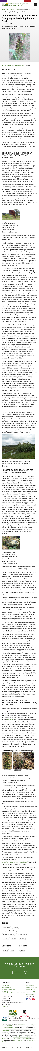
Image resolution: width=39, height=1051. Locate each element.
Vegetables (22, 938)
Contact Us (5, 1006)
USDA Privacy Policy (18, 1040)
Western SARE (30, 994)
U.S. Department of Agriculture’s (14, 1029)
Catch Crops (6, 927)
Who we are (5, 985)
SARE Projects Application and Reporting (13, 992)
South (12, 950)
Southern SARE (30, 992)
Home (3, 9)
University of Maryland (9, 1027)
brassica (10, 720)
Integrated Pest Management (12, 931)
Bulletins (22, 950)
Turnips (14, 938)
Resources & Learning (13, 9)
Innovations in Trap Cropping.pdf (13, 65)
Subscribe (18, 972)
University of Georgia (18, 1037)
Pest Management (22, 934)
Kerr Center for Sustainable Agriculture (20, 1038)
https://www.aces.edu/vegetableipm (14, 862)
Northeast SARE (30, 990)
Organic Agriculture (8, 934)
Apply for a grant (7, 987)
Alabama (5, 950)
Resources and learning (9, 990)
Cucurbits (15, 927)
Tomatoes (6, 938)
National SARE (30, 985)
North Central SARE (31, 987)
